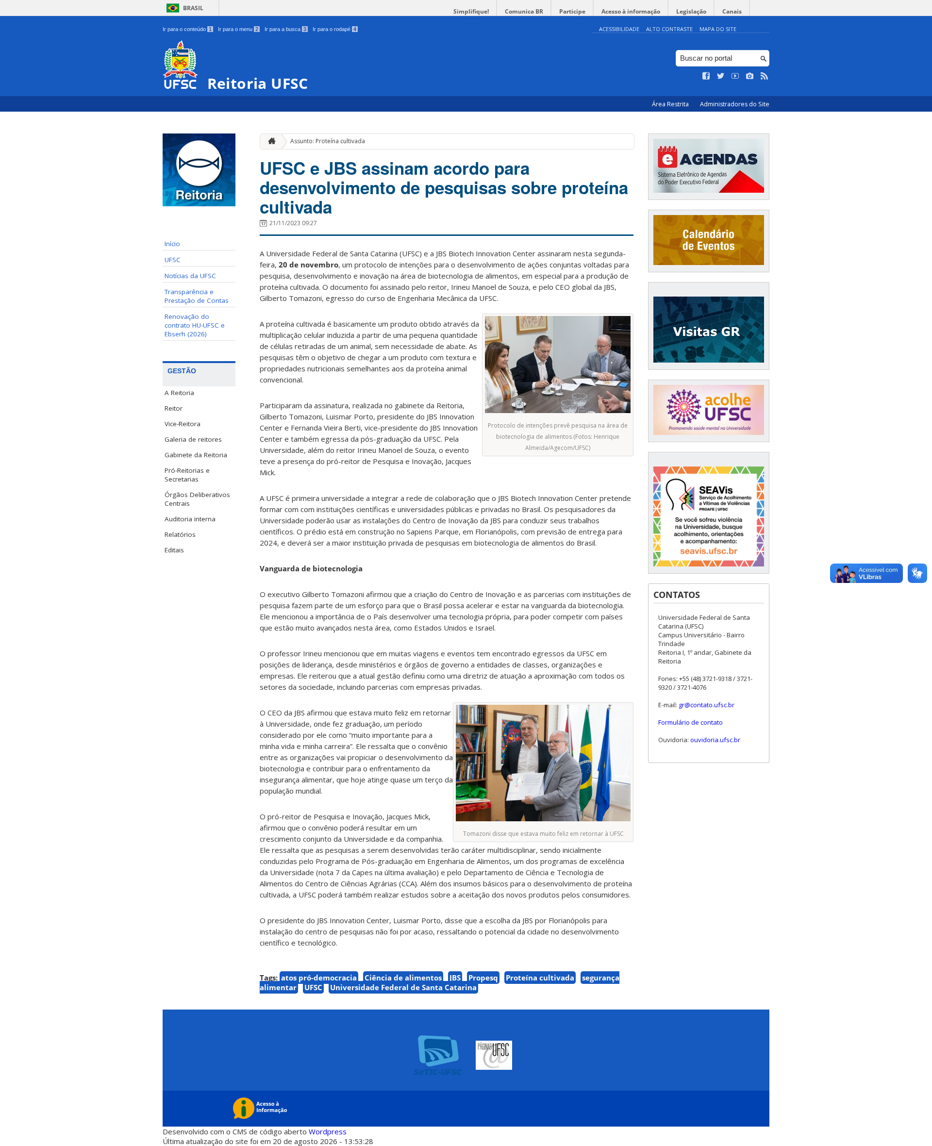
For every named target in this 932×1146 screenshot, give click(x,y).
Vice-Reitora (182, 423)
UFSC (173, 259)
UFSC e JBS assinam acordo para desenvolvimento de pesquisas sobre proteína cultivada (444, 187)
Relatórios (180, 534)
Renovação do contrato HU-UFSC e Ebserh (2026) (195, 325)
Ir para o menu (238, 29)
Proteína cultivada (540, 977)
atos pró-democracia (319, 977)
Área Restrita (671, 104)
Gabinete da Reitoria (196, 454)
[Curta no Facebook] (706, 76)
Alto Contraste (669, 29)
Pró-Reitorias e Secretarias (187, 474)
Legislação (691, 11)
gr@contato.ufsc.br (706, 704)
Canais (732, 11)
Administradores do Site (734, 104)
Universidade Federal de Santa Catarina (403, 987)
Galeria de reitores (193, 439)
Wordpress (328, 1131)
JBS (455, 977)
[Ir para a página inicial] (269, 141)
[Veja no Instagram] (750, 76)
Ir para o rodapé (334, 29)
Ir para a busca (285, 29)
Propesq (483, 977)
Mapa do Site (717, 29)
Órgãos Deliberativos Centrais (197, 499)
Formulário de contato (690, 722)
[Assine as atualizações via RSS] (764, 76)
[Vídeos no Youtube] (735, 76)
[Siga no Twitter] (721, 76)
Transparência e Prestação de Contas (197, 296)
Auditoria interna (190, 519)
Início (172, 243)
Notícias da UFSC (190, 275)
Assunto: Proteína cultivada (327, 141)
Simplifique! (471, 11)
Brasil (193, 8)
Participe (572, 11)
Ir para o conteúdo (187, 29)
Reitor (174, 408)
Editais (174, 550)
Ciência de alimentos (403, 977)
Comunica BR (524, 11)
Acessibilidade (619, 29)
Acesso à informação (630, 11)
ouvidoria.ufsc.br (715, 739)
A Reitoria (179, 392)
